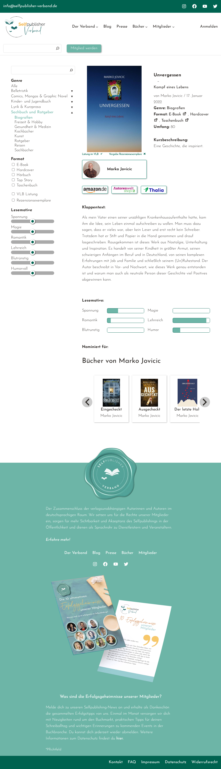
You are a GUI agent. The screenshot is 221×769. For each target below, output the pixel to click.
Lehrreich (18, 248)
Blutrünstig (19, 258)
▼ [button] (72, 91)
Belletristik (19, 91)
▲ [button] (72, 112)
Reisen (19, 146)
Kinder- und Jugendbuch (31, 102)
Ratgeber (22, 141)
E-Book (21, 165)
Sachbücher (23, 150)
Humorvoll (19, 268)
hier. (119, 739)
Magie (16, 227)
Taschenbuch (26, 185)
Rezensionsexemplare (33, 201)
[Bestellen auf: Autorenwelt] (124, 190)
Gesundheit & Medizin (32, 127)
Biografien (23, 118)
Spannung (19, 217)
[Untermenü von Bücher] (146, 27)
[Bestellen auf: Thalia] (154, 190)
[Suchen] (57, 48)
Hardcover (24, 170)
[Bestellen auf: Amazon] (95, 190)
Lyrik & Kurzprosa (26, 107)
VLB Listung (26, 194)
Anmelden (209, 27)
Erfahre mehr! (58, 540)
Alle (14, 86)
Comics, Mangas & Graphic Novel (39, 96)
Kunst (19, 136)
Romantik (18, 237)
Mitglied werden (84, 48)
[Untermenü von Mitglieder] (173, 27)
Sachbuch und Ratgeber (32, 112)
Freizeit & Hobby (28, 122)
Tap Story (23, 180)
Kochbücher (24, 132)
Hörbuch (23, 175)
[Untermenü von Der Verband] (97, 27)
